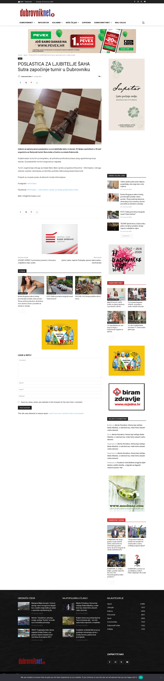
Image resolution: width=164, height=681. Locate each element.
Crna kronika (51, 293)
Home (20, 55)
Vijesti (78, 293)
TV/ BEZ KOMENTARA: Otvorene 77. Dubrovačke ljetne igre (136, 327)
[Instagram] (138, 1)
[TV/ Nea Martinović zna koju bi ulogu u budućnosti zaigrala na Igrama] (116, 317)
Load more (126, 236)
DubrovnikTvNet (113, 299)
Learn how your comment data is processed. (66, 413)
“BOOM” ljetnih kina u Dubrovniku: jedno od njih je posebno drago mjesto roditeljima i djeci (133, 226)
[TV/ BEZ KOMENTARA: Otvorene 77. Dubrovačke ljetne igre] (137, 317)
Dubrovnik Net (26, 76)
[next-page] (23, 311)
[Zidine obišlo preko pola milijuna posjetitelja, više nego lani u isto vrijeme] (113, 185)
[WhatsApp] (36, 82)
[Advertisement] (127, 149)
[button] (143, 22)
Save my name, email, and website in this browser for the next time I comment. (52, 402)
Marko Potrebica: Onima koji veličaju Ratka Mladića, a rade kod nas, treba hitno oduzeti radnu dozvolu (126, 427)
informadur (32, 183)
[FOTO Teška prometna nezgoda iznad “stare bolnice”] (60, 285)
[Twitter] (141, 1)
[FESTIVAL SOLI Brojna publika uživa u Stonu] (88, 285)
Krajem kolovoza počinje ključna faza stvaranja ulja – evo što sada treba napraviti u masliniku (88, 620)
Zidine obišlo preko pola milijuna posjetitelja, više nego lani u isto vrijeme (132, 184)
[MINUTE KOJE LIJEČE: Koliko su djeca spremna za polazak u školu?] (116, 294)
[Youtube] (144, 1)
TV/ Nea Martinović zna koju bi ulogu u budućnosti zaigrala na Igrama (115, 328)
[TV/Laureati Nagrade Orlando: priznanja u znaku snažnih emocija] (137, 294)
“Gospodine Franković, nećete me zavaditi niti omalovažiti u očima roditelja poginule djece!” (136, 543)
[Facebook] (134, 1)
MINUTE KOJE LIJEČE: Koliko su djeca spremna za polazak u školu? (115, 304)
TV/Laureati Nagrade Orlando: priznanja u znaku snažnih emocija (136, 304)
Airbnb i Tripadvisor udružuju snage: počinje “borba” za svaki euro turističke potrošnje (43, 620)
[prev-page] (19, 311)
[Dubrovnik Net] (19, 76)
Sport (25, 55)
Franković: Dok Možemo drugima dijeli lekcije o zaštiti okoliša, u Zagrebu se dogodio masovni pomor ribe (126, 465)
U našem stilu (23, 293)
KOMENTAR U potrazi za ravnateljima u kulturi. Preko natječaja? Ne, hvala (137, 571)
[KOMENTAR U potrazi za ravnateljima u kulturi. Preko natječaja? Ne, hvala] (137, 560)
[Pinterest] (31, 82)
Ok (141, 677)
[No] (161, 677)
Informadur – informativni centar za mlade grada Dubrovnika (52, 190)
